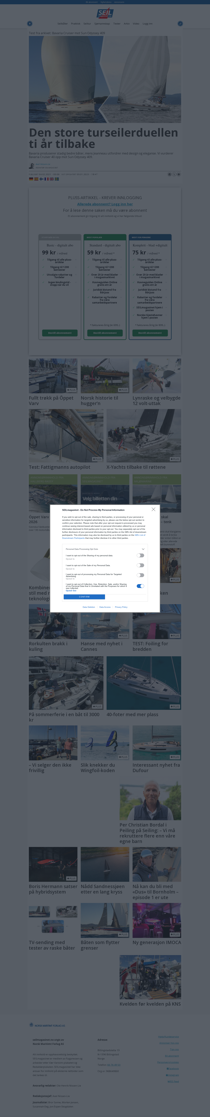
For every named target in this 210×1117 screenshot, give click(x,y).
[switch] (140, 555)
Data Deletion (89, 607)
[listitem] (105, 549)
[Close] (154, 510)
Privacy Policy (121, 607)
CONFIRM (84, 597)
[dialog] (105, 558)
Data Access (105, 607)
